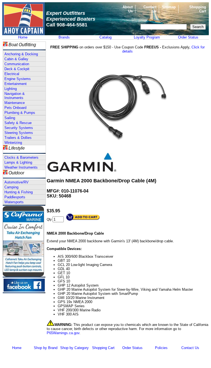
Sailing (9, 118)
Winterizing (13, 143)
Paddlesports (14, 197)
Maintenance (14, 103)
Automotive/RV (16, 182)
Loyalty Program (147, 37)
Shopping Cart (103, 348)
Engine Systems (17, 79)
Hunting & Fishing (18, 192)
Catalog (105, 37)
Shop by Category (74, 348)
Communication (16, 64)
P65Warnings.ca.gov (63, 333)
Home (22, 37)
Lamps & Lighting (18, 162)
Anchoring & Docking (21, 54)
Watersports (14, 202)
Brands (64, 37)
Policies (161, 348)
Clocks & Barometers (21, 157)
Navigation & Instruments (14, 96)
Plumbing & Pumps (19, 113)
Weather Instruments (21, 167)
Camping (11, 187)
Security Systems (18, 128)
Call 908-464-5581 (66, 25)
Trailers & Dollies (18, 138)
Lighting (10, 89)
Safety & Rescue (18, 123)
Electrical (11, 74)
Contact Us (190, 348)
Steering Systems (18, 133)
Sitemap (169, 7)
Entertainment (15, 84)
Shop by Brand (45, 348)
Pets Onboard (15, 108)
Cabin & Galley (16, 59)
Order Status (188, 37)
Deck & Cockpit (16, 69)
